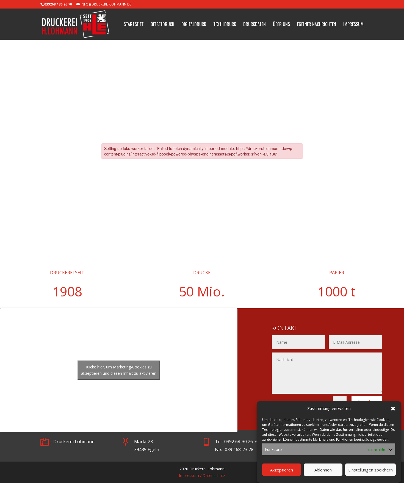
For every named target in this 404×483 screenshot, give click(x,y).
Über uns (281, 24)
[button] (393, 408)
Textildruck (224, 24)
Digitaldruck (193, 24)
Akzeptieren (281, 470)
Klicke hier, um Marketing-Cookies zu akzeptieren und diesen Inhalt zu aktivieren (118, 370)
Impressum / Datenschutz (202, 475)
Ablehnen (323, 470)
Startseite (133, 24)
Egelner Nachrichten (316, 24)
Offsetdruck (162, 24)
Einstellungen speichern (370, 470)
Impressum (353, 24)
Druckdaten (254, 24)
